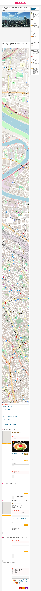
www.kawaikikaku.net (13, 550)
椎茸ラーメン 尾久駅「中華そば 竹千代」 (8, 406)
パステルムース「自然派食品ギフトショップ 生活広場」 (10, 416)
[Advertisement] (8, 34)
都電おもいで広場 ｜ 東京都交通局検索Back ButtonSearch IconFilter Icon (17, 488)
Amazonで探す (23, 588)
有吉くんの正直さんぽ (26, 10)
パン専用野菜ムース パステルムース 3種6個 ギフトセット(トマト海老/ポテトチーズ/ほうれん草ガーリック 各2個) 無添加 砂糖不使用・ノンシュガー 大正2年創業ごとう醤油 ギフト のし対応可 (23, 582)
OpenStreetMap (24, 402)
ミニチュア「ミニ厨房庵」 (6, 419)
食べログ (6, 443)
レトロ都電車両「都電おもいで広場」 (8, 409)
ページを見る (25, 460)
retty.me (12, 459)
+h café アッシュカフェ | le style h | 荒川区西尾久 (19, 518)
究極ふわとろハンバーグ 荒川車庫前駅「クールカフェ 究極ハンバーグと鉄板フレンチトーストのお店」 (16, 421)
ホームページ (5, 412)
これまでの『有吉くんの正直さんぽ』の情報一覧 (10, 424)
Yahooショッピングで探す (26, 588)
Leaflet (21, 402)
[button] (24, 237)
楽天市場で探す (20, 588)
